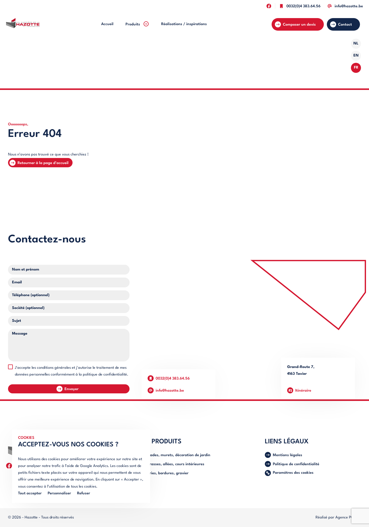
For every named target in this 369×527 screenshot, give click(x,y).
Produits (133, 24)
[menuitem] (107, 24)
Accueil (107, 24)
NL (355, 43)
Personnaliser (59, 493)
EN (356, 56)
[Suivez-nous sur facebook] (268, 6)
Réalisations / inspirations (184, 24)
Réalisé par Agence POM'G (338, 517)
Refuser (83, 493)
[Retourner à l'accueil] (22, 24)
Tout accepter (30, 493)
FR (356, 68)
